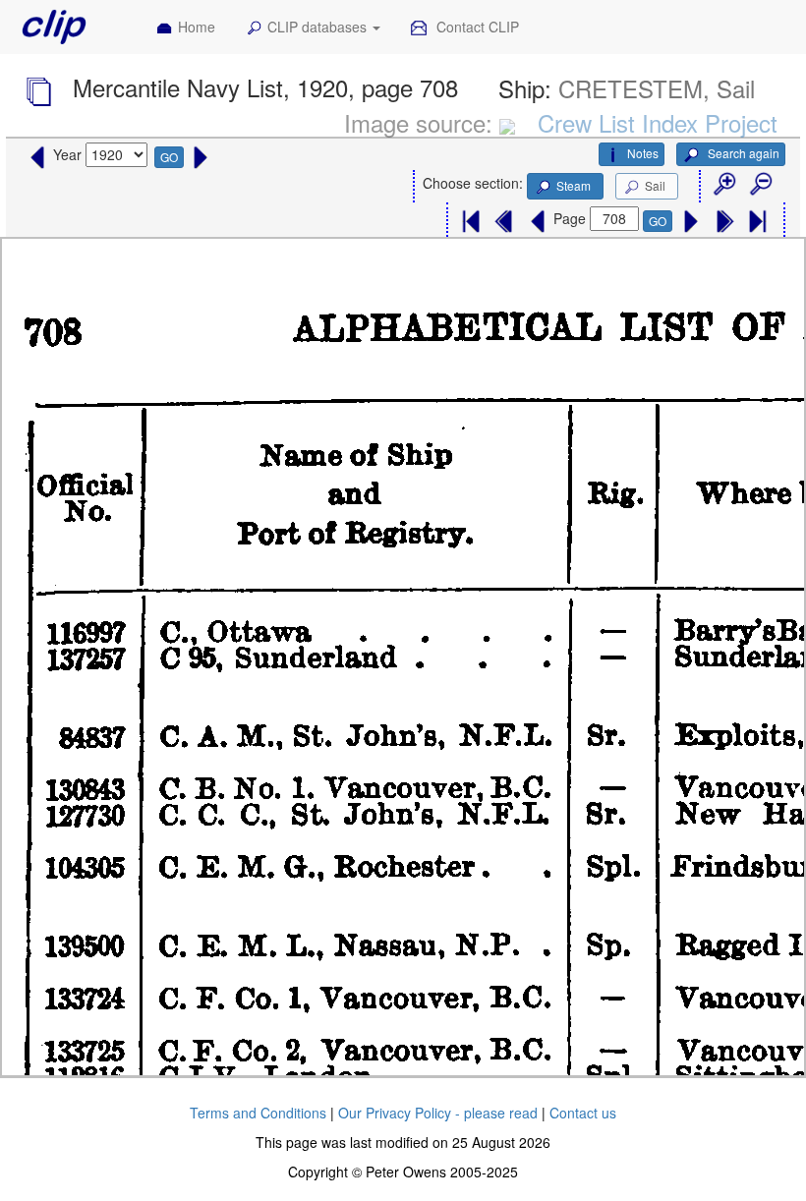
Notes (643, 152)
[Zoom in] (723, 185)
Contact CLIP (475, 26)
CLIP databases (319, 26)
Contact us (582, 1112)
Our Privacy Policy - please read (438, 1112)
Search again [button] (742, 152)
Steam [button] (573, 185)
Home (196, 26)
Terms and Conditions (258, 1112)
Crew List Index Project (657, 122)
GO (169, 156)
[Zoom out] (760, 185)
